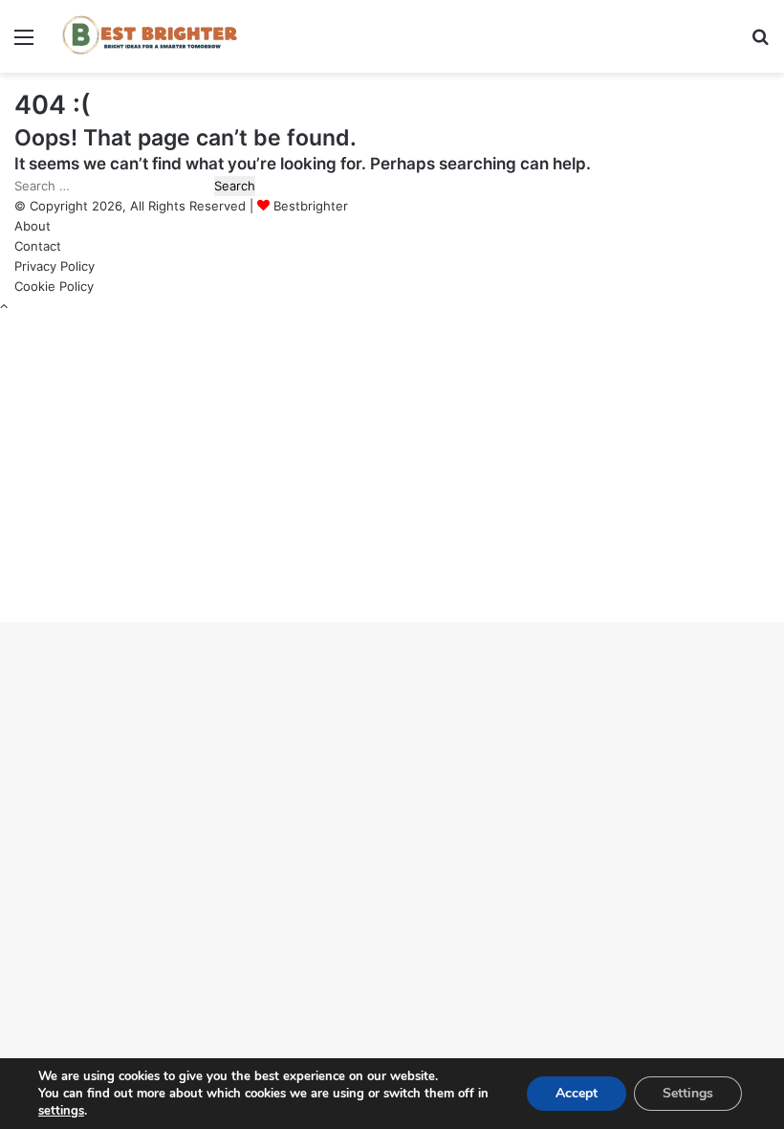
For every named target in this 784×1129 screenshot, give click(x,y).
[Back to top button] (4, 306)
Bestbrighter (310, 205)
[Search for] (760, 43)
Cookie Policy (54, 286)
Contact (37, 246)
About (32, 225)
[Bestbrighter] (153, 36)
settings (61, 1110)
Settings (688, 1093)
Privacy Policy (54, 266)
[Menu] (23, 43)
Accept (576, 1093)
